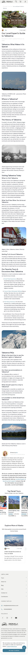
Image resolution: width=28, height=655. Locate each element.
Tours (2, 578)
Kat (6, 30)
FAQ (2, 589)
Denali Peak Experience (10, 279)
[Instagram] (7, 617)
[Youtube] (16, 617)
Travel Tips (10, 6)
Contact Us (4, 593)
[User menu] (25, 1)
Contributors (4, 596)
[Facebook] (2, 617)
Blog (2, 585)
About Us (3, 581)
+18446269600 (7, 609)
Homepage (5, 6)
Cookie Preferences (11, 646)
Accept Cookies (14, 650)
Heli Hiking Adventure (9, 301)
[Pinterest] (11, 617)
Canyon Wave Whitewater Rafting (13, 291)
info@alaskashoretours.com (10, 605)
